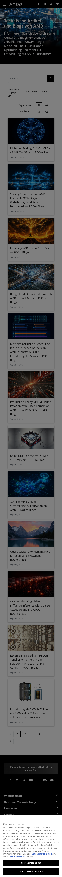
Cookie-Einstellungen (31, 862)
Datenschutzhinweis (42, 853)
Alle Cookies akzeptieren (31, 871)
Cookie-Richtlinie (17, 856)
